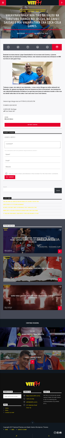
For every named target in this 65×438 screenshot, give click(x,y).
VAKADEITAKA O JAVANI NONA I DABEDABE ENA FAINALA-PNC (33, 268)
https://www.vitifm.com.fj (33, 396)
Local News (30, 11)
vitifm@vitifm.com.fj (31, 402)
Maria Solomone (8, 279)
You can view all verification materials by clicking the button (21, 201)
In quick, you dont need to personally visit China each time (20, 207)
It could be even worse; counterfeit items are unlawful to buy (21, 213)
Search (5, 187)
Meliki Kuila (29, 33)
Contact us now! (9, 412)
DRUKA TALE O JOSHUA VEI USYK (33, 334)
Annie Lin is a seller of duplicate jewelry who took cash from (20, 210)
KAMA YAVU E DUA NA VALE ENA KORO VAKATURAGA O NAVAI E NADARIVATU (33, 296)
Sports (43, 11)
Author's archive (32, 125)
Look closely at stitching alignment (13, 204)
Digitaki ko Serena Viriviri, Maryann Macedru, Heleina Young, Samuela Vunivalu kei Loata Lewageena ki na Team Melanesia (32, 240)
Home (7, 408)
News (37, 11)
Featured (23, 11)
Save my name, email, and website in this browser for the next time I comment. (33, 174)
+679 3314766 (30, 399)
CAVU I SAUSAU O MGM (33, 357)
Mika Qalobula (8, 250)
